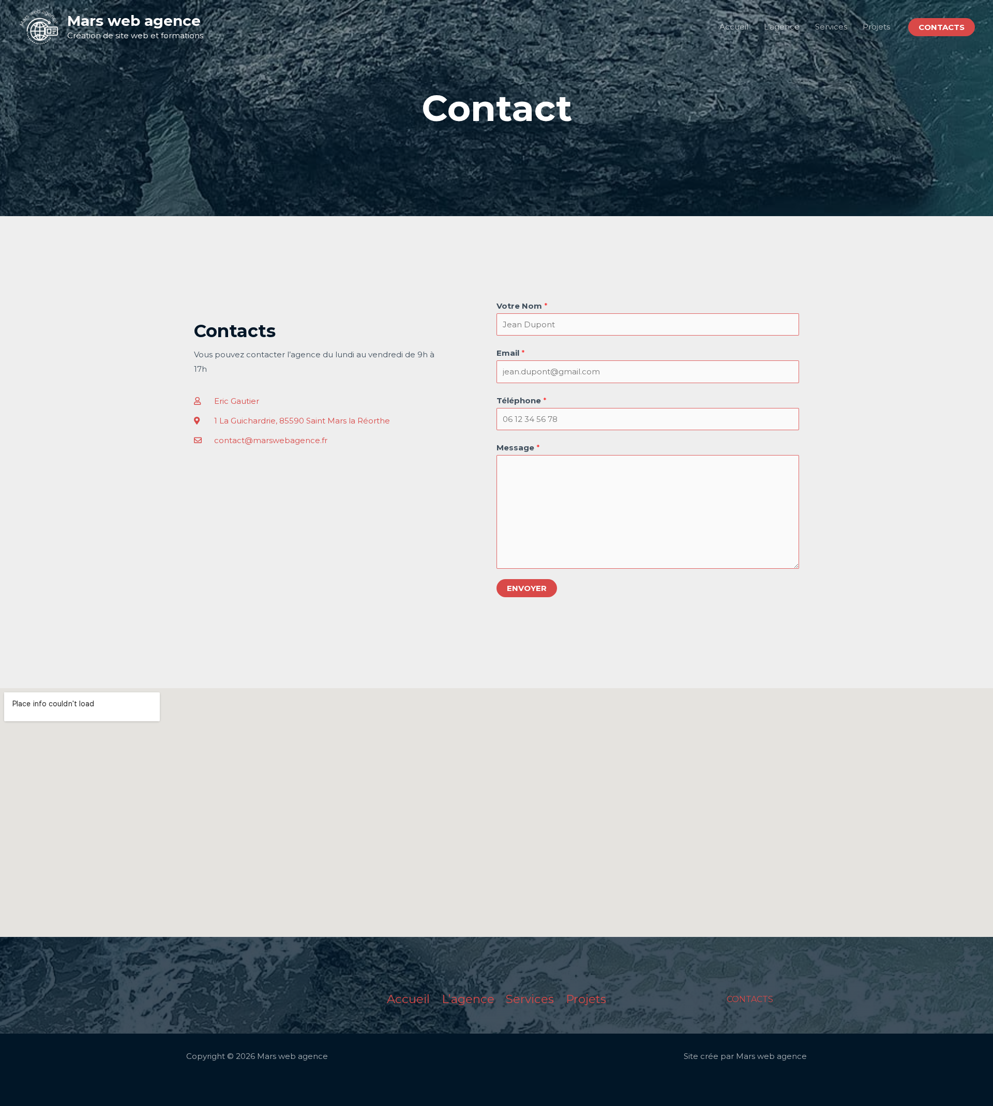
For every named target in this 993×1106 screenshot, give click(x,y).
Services (831, 27)
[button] (941, 27)
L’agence (782, 27)
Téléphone (521, 400)
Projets (876, 27)
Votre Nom (522, 306)
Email (510, 353)
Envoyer (527, 588)
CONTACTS (750, 999)
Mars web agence (134, 20)
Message (518, 447)
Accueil (733, 27)
